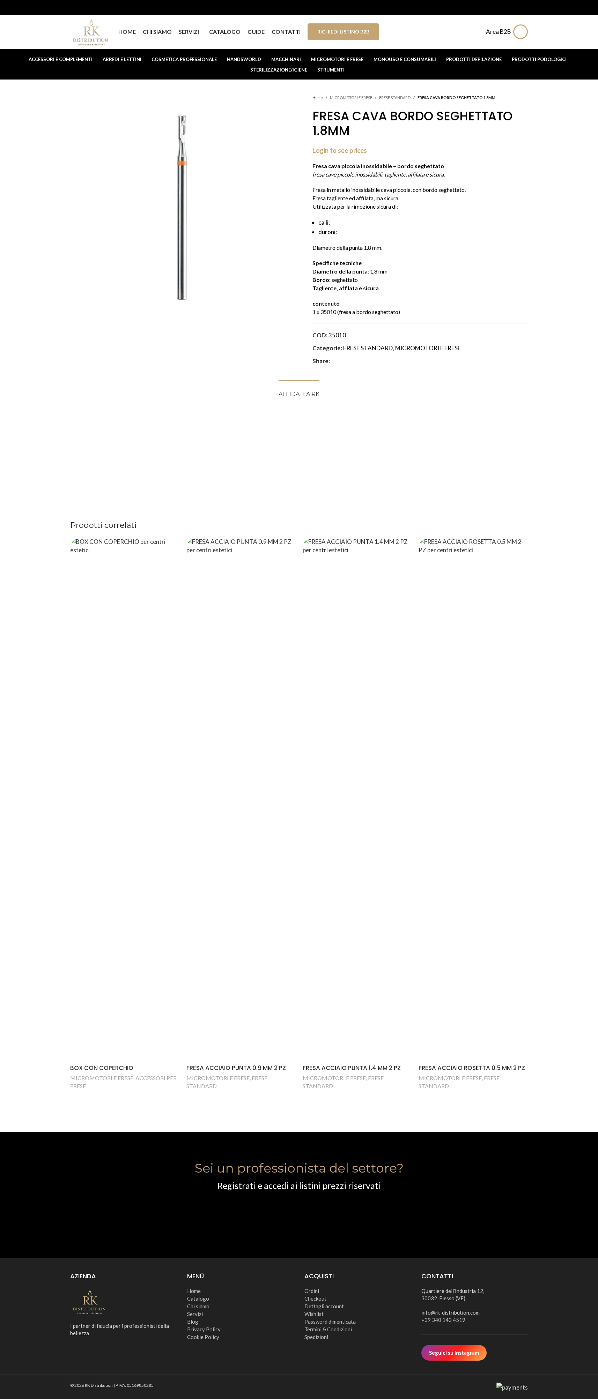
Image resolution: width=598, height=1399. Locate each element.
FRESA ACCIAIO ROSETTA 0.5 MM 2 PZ (472, 1068)
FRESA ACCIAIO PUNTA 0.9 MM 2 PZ (236, 1068)
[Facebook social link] (334, 361)
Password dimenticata (330, 1321)
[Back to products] (515, 97)
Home (317, 97)
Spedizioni (316, 1337)
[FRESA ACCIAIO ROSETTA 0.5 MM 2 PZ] (473, 799)
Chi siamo (198, 1306)
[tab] (299, 390)
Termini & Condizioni (328, 1329)
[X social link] (342, 361)
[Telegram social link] (376, 361)
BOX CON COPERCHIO (101, 1068)
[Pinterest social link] (351, 361)
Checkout (315, 1298)
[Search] (476, 32)
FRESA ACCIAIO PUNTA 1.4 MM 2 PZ (352, 1068)
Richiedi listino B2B (343, 32)
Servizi (195, 1314)
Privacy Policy (204, 1329)
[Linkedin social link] (359, 361)
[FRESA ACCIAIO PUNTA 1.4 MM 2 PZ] (357, 799)
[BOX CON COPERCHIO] (124, 799)
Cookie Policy (203, 1337)
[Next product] (523, 97)
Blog (192, 1321)
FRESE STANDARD (395, 97)
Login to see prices (339, 150)
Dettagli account (324, 1306)
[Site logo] (90, 31)
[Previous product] (507, 97)
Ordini (311, 1291)
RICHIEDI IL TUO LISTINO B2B (299, 1212)
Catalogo (198, 1298)
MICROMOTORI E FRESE (351, 97)
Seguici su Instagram (454, 1352)
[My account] (522, 32)
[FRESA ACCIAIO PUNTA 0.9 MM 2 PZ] (241, 799)
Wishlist (314, 1314)
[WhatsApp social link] (367, 361)
